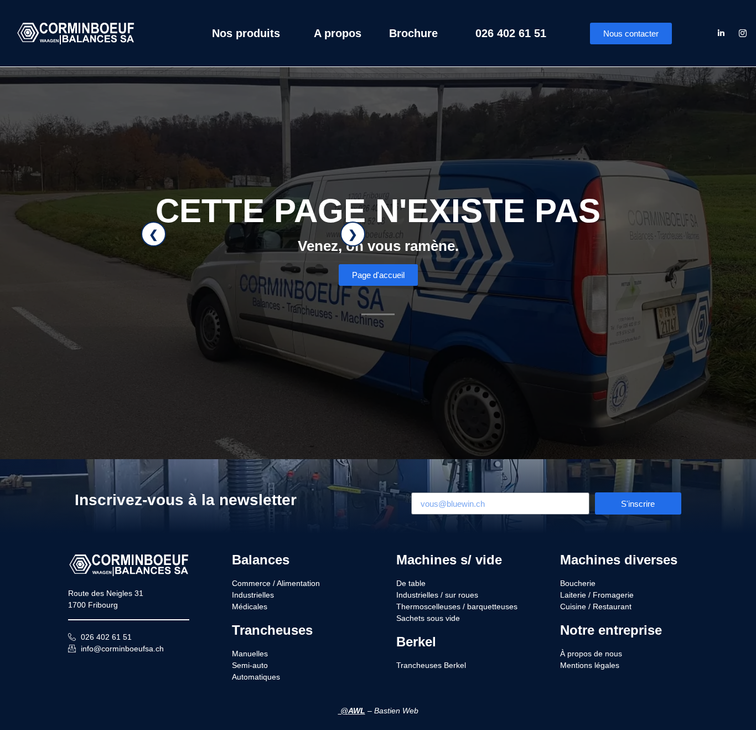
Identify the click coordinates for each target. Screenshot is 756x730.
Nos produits (246, 33)
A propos (337, 33)
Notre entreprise (611, 630)
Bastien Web (396, 710)
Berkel (416, 641)
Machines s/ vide (449, 559)
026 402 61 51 (510, 33)
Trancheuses (272, 630)
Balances (260, 559)
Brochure (413, 33)
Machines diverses (618, 559)
